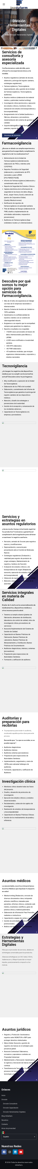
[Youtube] (20, 1151)
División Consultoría (10, 1104)
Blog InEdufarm (7, 1116)
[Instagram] (9, 1151)
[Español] (3, 1132)
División (4, 1099)
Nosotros (5, 1120)
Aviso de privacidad (9, 1128)
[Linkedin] (15, 1151)
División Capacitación (10, 1108)
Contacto (5, 1124)
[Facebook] (4, 1151)
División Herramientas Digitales (14, 1112)
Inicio (7, 35)
